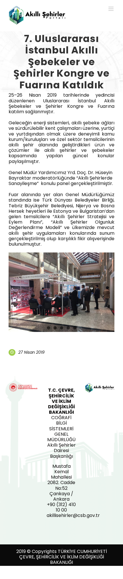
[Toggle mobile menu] (111, 9)
